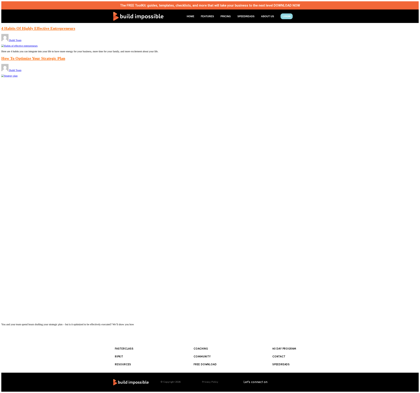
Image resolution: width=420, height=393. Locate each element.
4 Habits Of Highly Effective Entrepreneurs (38, 28)
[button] (287, 16)
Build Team (15, 40)
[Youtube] (299, 382)
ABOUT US (267, 16)
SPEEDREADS (245, 16)
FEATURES (207, 16)
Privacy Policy (210, 382)
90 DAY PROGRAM (284, 349)
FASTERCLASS (124, 349)
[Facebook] (291, 382)
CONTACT (278, 356)
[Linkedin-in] (275, 382)
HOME (190, 16)
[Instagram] (283, 382)
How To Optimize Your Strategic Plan (33, 58)
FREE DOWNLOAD (205, 364)
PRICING (225, 16)
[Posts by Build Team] (5, 40)
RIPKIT (119, 356)
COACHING (201, 349)
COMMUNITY (202, 356)
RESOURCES (123, 364)
